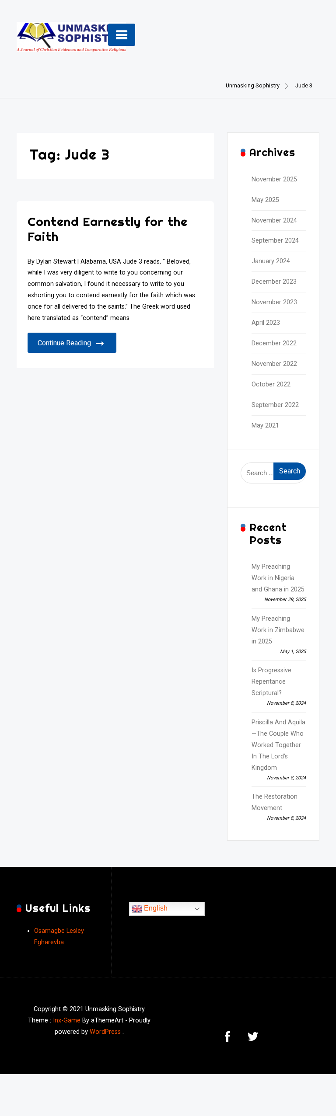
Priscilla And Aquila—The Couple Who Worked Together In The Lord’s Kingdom (278, 745)
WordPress (105, 1032)
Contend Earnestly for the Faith (108, 229)
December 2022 (274, 343)
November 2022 (274, 364)
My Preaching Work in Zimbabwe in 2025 (278, 630)
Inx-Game (66, 1020)
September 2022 (275, 405)
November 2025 (274, 179)
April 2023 (266, 323)
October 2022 (271, 384)
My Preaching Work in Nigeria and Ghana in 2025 (278, 578)
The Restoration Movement (275, 802)
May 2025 (265, 200)
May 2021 (265, 425)
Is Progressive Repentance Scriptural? (271, 682)
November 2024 (274, 220)
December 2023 (274, 281)
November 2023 (274, 302)
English (155, 908)
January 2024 (271, 261)
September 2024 (275, 240)
